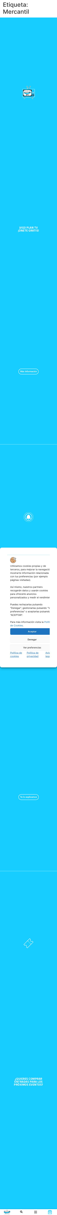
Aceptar (32, 631)
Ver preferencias (32, 647)
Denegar (32, 639)
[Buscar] (21, 1212)
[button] (35, 1212)
